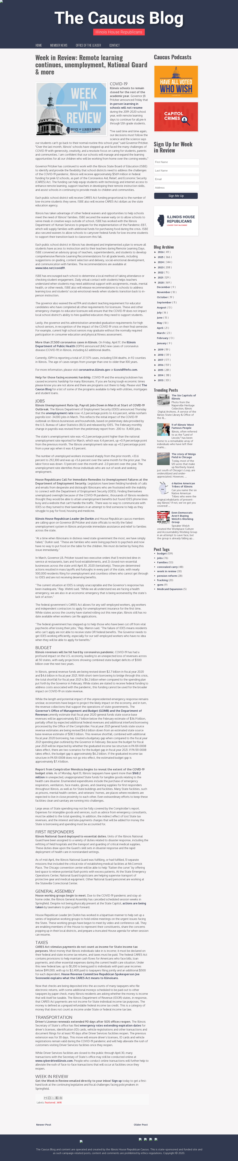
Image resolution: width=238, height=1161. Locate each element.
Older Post (141, 1124)
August (162, 307)
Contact (114, 45)
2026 (161, 252)
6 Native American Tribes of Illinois (183, 485)
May (160, 322)
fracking (162, 580)
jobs (160, 558)
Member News (58, 45)
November (164, 292)
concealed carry (167, 567)
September (164, 302)
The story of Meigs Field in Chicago (184, 455)
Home (39, 45)
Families (162, 562)
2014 (161, 375)
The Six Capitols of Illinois (184, 397)
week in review (166, 571)
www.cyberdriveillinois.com (54, 1060)
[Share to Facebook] (57, 1098)
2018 (161, 354)
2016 (161, 365)
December (164, 287)
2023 (161, 267)
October (162, 297)
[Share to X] (53, 1098)
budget (162, 553)
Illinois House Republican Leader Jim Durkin (64, 518)
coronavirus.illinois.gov (94, 369)
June (160, 317)
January (162, 343)
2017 (161, 359)
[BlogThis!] (49, 1098)
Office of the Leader (88, 45)
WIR (59, 1102)
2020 (161, 282)
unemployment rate (60, 413)
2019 (161, 349)
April (160, 328)
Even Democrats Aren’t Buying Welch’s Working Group (182, 517)
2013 (161, 380)
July (159, 312)
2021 (161, 277)
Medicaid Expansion (170, 589)
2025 (161, 257)
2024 (161, 262)
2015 (161, 370)
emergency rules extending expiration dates (110, 1025)
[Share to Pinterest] (61, 1098)
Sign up (117, 1080)
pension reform (167, 575)
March (161, 333)
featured (50, 1102)
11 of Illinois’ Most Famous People (183, 426)
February (163, 338)
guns (160, 584)
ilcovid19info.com (125, 369)
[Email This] (45, 1098)
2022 (161, 272)
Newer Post (43, 1124)
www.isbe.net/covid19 (50, 268)
